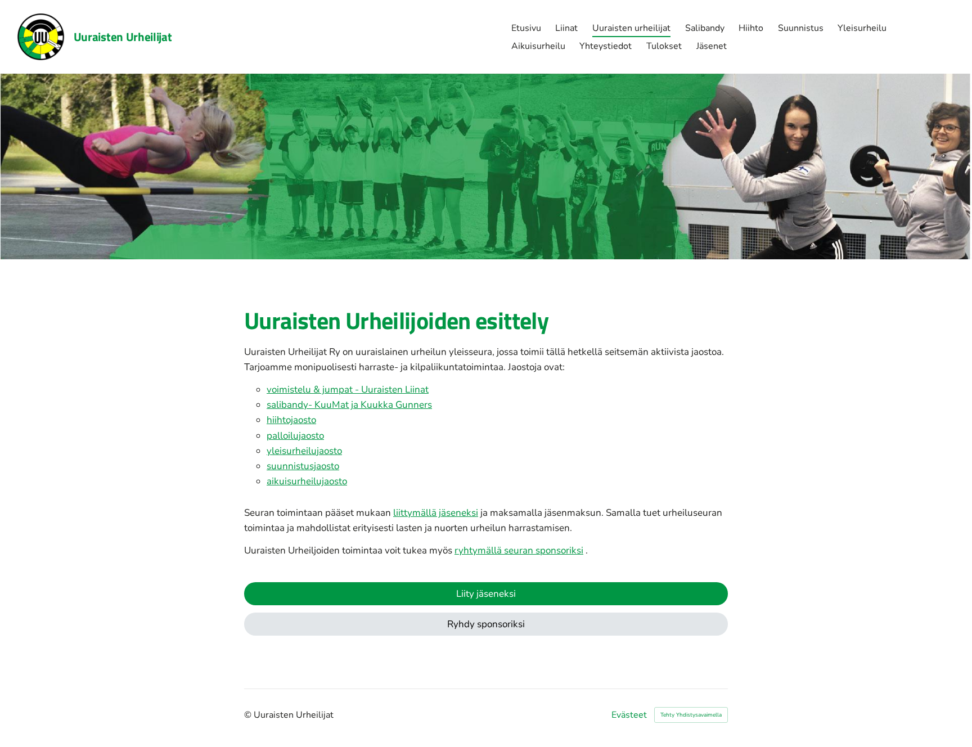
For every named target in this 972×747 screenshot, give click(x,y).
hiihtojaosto (291, 419)
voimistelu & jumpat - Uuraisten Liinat (348, 389)
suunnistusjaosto (303, 466)
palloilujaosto (295, 435)
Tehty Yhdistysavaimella (691, 715)
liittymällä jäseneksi (435, 512)
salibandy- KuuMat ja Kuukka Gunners (349, 404)
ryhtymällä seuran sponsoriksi (518, 550)
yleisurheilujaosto (304, 450)
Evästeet (629, 714)
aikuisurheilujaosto (307, 481)
